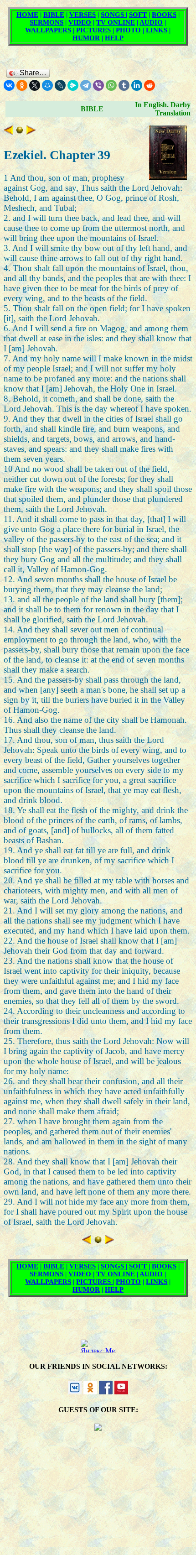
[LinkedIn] (136, 85)
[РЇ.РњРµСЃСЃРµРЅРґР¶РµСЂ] (72, 85)
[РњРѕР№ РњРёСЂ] (47, 85)
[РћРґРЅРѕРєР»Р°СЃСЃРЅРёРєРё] (21, 85)
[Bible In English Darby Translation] (19, 131)
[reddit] (149, 85)
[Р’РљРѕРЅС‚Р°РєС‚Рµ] (9, 85)
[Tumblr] (124, 85)
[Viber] (98, 85)
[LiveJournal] (60, 85)
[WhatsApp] (111, 85)
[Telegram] (85, 85)
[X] (34, 85)
